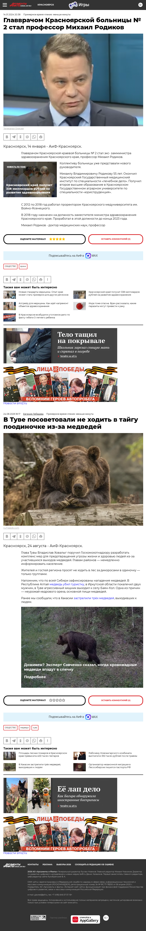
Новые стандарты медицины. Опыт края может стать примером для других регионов (43, 293)
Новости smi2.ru (15, 403)
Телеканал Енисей (13, 128)
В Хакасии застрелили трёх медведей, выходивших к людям (40, 766)
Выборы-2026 (63, 864)
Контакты (33, 864)
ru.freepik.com (11, 528)
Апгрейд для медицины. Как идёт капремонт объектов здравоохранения (43, 304)
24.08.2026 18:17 (11, 414)
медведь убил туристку (66, 584)
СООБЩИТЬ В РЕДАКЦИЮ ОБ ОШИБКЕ (94, 864)
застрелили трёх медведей (94, 598)
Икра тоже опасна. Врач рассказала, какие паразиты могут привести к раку (112, 304)
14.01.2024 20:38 (11, 14)
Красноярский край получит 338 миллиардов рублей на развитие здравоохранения (114, 293)
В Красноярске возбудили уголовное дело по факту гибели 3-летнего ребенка (44, 316)
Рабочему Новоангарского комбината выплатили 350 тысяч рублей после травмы (113, 754)
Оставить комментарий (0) (116, 239)
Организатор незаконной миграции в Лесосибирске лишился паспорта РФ (110, 766)
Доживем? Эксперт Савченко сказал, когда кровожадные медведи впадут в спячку (80, 667)
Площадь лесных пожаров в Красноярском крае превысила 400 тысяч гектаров (43, 754)
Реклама (47, 864)
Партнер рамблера (58, 918)
